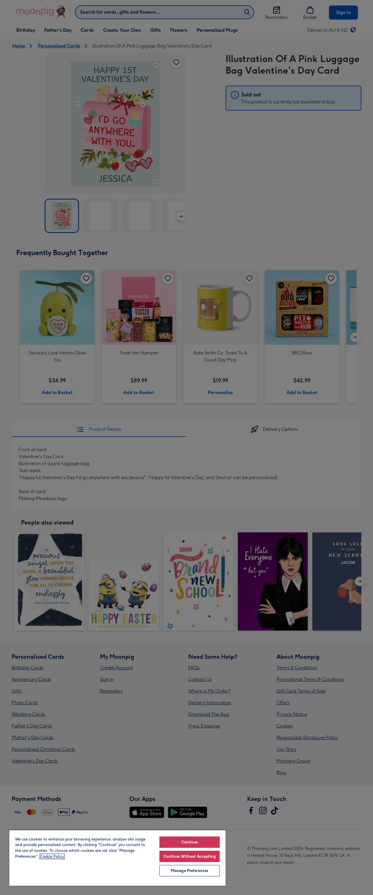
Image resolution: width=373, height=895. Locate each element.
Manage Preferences (189, 870)
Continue (190, 842)
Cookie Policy (52, 856)
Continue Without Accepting (189, 856)
